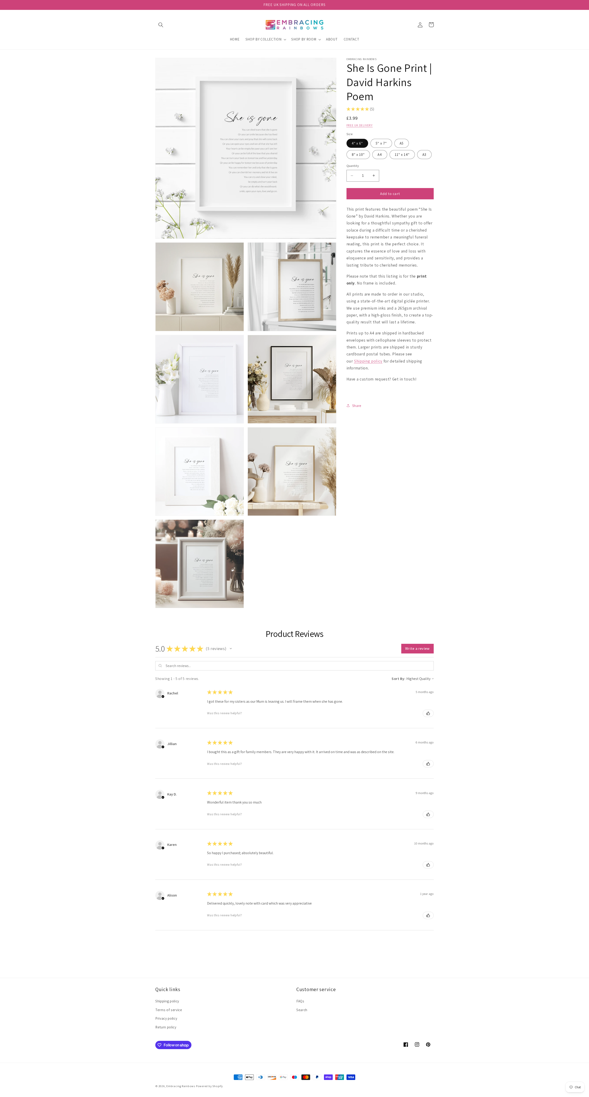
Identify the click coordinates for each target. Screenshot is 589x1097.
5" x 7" (381, 143)
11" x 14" (402, 154)
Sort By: (398, 678)
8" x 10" (358, 154)
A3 (424, 154)
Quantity (352, 165)
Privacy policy (166, 1018)
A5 (402, 143)
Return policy (165, 1027)
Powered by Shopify (209, 1086)
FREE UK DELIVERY (359, 125)
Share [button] (356, 405)
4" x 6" (357, 143)
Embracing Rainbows (180, 1086)
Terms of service (168, 1009)
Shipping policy (368, 360)
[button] (160, 24)
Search (301, 1009)
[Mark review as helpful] (428, 713)
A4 (380, 154)
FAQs (300, 1001)
